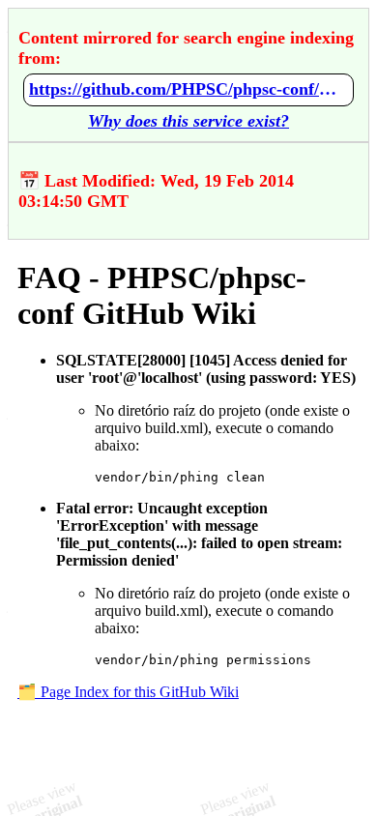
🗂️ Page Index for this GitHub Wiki (128, 692)
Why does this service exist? (188, 121)
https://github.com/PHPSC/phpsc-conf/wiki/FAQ (188, 89)
